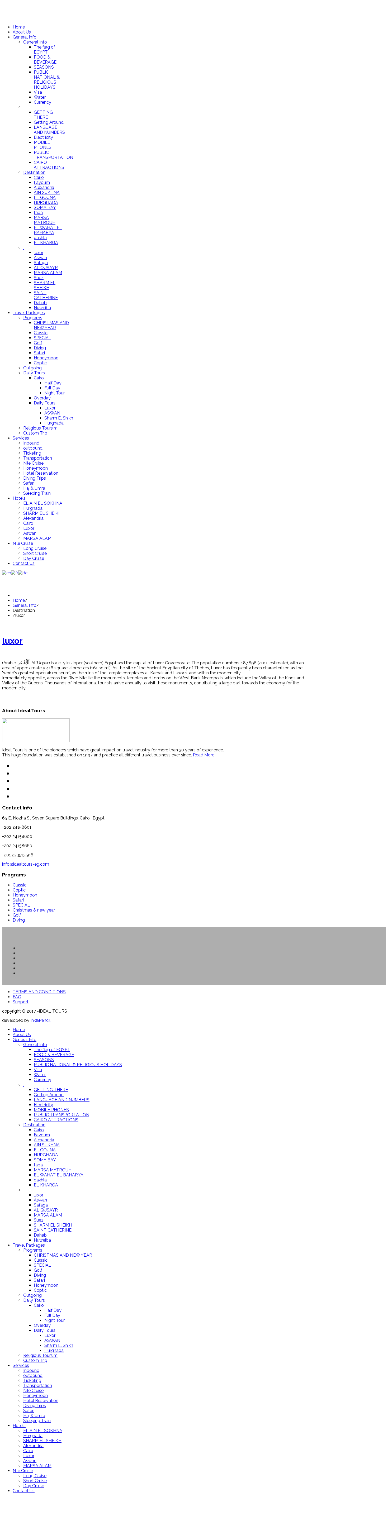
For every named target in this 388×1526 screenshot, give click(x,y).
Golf (17, 915)
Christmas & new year (34, 910)
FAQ (17, 996)
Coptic (19, 890)
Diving (19, 920)
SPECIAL (21, 905)
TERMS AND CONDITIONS (39, 991)
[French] (14, 572)
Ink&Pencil (40, 1020)
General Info (24, 605)
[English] (6, 572)
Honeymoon (25, 895)
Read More (203, 754)
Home (19, 600)
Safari (18, 900)
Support (21, 1001)
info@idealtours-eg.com (25, 864)
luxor (12, 641)
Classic (19, 885)
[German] (22, 572)
